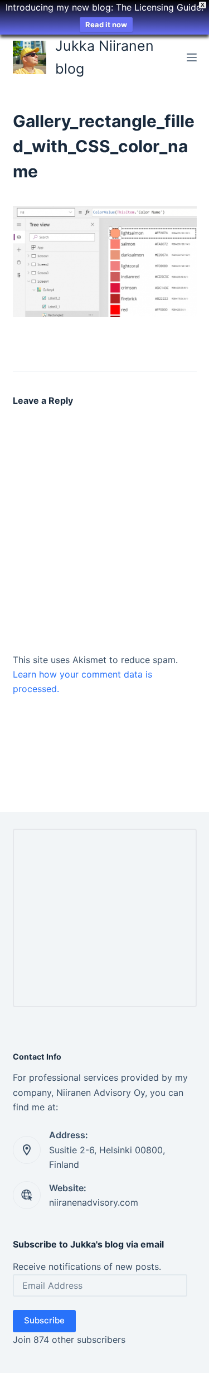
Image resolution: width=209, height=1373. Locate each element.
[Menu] (192, 57)
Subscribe (44, 1320)
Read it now (106, 24)
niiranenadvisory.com (93, 1202)
